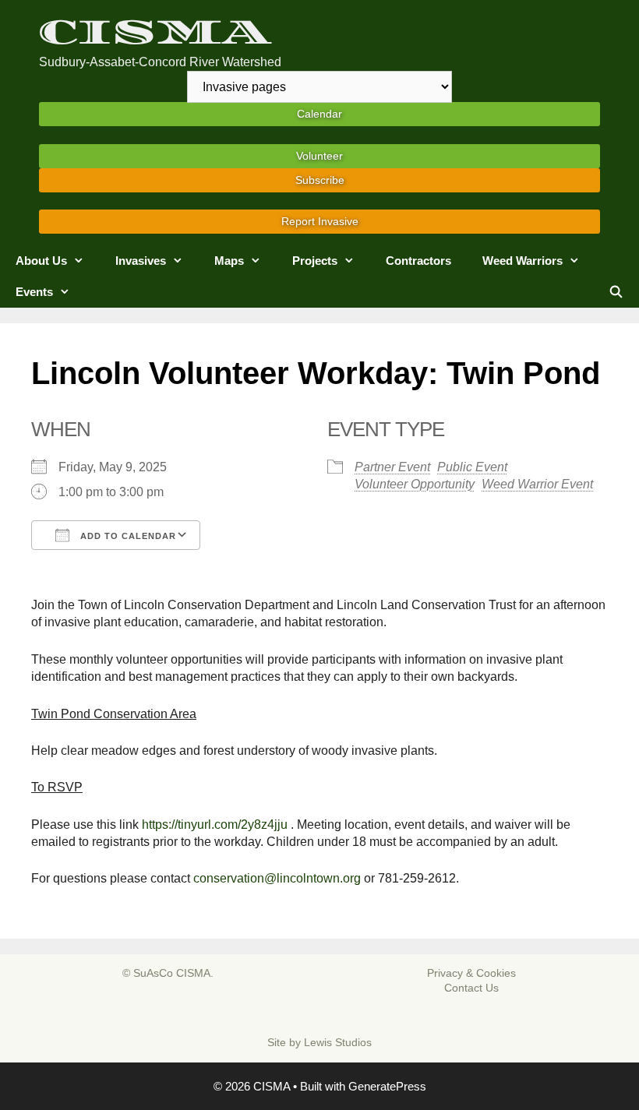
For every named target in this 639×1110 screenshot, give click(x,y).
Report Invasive (319, 221)
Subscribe (319, 180)
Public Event (472, 467)
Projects (314, 260)
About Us (41, 260)
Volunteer (319, 156)
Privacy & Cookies (471, 973)
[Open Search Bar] (616, 292)
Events (34, 291)
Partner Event (392, 467)
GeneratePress (387, 1086)
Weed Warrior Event (537, 484)
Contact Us (471, 987)
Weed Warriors (522, 260)
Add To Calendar (126, 536)
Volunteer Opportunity (415, 484)
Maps (229, 260)
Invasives (140, 260)
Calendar (319, 113)
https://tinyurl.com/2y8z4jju (215, 824)
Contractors (418, 260)
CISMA (155, 32)
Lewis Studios (338, 1042)
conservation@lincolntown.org (277, 878)
